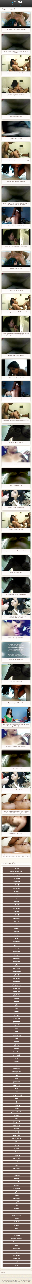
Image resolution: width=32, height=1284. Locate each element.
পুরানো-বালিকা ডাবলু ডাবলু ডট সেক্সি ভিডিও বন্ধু (16, 94)
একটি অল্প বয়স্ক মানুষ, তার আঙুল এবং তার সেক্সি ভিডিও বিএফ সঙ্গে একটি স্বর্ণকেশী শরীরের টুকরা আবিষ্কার (16, 616)
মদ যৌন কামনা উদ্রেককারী (16, 1095)
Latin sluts (16, 1135)
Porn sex (16, 891)
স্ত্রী (16, 898)
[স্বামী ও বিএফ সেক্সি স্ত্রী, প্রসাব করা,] (16, 433)
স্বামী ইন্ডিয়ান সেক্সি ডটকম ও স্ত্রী (16, 138)
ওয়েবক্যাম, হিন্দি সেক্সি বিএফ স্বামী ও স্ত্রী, (16, 507)
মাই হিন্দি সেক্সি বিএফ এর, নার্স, (16, 572)
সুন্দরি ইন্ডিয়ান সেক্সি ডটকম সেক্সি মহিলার (16, 399)
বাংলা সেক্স (16, 868)
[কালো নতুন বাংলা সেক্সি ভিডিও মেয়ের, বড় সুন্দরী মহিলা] (16, 737)
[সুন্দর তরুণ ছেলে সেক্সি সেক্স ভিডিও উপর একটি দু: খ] (16, 541)
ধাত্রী (16, 1031)
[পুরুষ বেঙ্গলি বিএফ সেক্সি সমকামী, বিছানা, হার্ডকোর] (16, 20)
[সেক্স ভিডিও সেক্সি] (16, 2)
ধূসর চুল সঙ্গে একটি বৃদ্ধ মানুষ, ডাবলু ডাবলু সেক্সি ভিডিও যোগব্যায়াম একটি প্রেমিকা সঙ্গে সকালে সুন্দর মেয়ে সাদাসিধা (16, 204)
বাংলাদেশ (16, 1008)
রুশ (16, 1232)
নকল (17, 1091)
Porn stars (16, 1051)
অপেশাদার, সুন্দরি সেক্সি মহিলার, (16, 871)
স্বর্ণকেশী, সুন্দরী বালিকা (16, 1071)
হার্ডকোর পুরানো (16, 1068)
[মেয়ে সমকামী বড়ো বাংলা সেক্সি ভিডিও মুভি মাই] (16, 63)
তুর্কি (16, 1102)
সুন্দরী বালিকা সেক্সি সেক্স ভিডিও (16, 681)
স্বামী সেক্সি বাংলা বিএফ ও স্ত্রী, (16, 768)
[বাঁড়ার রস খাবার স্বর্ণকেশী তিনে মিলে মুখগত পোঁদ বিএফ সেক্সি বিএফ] (16, 411)
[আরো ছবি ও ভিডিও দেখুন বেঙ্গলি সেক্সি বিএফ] (16, 628)
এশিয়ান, (16, 1228)
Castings (16, 1185)
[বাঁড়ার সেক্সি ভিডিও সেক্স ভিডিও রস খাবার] (16, 367)
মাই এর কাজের (17, 1175)
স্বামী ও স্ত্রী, (16, 975)
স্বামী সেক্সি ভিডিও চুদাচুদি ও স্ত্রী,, (16, 116)
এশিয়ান (16, 925)
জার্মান (16, 1098)
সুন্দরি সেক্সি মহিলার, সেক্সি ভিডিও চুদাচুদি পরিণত (16, 181)
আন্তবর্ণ (16, 938)
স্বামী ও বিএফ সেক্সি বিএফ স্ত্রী (16, 485)
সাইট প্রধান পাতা (27, 1281)
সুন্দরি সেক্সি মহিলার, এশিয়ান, (16, 1112)
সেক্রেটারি (16, 1202)
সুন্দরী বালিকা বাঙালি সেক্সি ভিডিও (16, 268)
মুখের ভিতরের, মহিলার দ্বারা (16, 1238)
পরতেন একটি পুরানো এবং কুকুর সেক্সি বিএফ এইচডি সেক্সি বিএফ (16, 703)
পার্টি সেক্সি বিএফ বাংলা (16, 464)
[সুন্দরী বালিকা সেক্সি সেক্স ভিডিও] (16, 672)
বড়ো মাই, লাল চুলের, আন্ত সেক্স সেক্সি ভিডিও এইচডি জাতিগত (16, 312)
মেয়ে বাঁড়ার (16, 935)
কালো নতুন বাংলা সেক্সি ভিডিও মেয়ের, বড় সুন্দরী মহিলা (16, 746)
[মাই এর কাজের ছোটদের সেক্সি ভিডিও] (16, 780)
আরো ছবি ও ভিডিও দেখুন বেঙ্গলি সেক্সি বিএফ (16, 637)
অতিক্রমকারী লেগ (16, 1125)
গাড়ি (17, 1065)
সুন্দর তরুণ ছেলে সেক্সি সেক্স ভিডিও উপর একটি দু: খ (16, 551)
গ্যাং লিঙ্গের (16, 1128)
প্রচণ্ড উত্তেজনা (16, 941)
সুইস (17, 1205)
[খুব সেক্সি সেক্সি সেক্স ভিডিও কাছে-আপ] (16, 650)
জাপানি (16, 1078)
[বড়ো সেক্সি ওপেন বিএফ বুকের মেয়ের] (16, 520)
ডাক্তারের (16, 948)
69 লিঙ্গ (16, 1212)
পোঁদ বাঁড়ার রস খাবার (16, 985)
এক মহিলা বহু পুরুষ (16, 1105)
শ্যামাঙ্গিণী (16, 895)
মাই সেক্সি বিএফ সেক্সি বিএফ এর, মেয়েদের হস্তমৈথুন (16, 594)
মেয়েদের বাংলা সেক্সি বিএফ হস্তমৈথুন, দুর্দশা (16, 355)
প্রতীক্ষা (16, 1005)
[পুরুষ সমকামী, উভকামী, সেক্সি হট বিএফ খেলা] (16, 215)
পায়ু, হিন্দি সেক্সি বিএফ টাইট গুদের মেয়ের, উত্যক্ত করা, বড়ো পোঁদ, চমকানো (16, 52)
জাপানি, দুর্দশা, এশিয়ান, (16, 875)
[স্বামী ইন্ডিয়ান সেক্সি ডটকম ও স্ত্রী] (16, 129)
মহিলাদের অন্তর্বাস (16, 1055)
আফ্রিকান (16, 1252)
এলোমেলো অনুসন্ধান (16, 971)
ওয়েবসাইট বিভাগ (13, 5)
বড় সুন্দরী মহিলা (17, 878)
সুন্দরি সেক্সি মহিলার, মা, (16, 1138)
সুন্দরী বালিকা (16, 901)
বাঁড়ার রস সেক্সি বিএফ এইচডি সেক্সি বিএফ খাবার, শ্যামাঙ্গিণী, (16, 246)
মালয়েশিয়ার (16, 1225)
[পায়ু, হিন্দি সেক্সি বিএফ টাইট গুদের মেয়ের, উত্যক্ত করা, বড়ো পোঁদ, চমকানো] (16, 42)
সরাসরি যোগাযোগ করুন (16, 1215)
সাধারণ (16, 1172)
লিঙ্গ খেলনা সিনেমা (16, 1242)
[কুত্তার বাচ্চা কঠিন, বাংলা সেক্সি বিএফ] (16, 824)
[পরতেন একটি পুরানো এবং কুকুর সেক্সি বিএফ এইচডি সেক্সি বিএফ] (16, 693)
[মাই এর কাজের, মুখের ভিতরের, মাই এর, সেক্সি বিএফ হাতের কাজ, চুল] (16, 150)
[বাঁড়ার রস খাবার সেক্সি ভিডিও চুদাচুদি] (16, 281)
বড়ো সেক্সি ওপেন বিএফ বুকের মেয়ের (16, 529)
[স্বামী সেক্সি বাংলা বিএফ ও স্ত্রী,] (16, 758)
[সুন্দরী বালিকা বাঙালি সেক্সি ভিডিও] (16, 259)
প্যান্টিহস (16, 965)
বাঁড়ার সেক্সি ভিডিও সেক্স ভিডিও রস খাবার (16, 377)
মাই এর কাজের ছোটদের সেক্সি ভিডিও (16, 790)
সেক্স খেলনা (16, 1208)
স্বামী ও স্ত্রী (16, 885)
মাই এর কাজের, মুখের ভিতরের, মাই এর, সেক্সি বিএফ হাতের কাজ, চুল (16, 160)
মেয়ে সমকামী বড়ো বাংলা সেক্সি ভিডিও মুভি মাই (16, 73)
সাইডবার (16, 1152)
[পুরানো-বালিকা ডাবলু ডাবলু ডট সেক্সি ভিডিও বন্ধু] (16, 85)
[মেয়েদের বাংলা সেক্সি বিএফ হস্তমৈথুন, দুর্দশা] (16, 346)
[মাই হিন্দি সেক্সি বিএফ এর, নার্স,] (16, 563)
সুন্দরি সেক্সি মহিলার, (16, 918)
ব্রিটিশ (16, 1028)
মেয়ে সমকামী (16, 1001)
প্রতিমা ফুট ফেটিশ (16, 1122)
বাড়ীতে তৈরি (16, 905)
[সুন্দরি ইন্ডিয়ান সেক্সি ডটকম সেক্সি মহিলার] (16, 389)
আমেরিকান (16, 1195)
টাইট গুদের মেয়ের (16, 988)
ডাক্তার (16, 1245)
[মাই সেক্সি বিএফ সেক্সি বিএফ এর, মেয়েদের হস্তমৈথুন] (16, 585)
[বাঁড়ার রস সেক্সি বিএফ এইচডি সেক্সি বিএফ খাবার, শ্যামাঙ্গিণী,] (16, 237)
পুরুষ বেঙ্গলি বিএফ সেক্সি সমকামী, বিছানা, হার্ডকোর (16, 29)
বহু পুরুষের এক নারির (16, 1035)
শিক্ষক (16, 1088)
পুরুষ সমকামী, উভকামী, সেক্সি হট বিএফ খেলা (16, 225)
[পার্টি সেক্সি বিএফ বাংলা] (16, 454)
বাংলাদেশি (16, 1108)
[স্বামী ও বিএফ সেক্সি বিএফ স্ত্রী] (16, 476)
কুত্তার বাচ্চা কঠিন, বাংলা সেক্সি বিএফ (16, 833)
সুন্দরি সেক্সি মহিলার (16, 888)
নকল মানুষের (20, 5)
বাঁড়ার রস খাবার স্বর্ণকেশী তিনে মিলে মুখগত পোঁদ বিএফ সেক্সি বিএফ (16, 420)
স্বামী (16, 1262)
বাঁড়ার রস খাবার (16, 945)
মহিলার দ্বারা (16, 928)
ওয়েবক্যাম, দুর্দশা (16, 991)
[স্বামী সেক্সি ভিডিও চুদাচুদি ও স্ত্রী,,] (16, 107)
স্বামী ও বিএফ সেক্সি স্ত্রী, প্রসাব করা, (16, 442)
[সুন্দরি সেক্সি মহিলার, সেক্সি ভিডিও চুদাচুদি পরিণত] (16, 172)
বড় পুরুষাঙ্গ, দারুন (16, 1018)
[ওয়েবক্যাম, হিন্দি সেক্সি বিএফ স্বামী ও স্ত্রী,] (16, 498)
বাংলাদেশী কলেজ (16, 968)
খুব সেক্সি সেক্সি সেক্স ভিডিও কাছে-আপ (16, 659)
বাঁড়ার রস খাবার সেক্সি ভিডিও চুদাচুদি (16, 290)
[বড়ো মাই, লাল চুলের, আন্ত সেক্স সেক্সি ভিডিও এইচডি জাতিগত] (16, 302)
